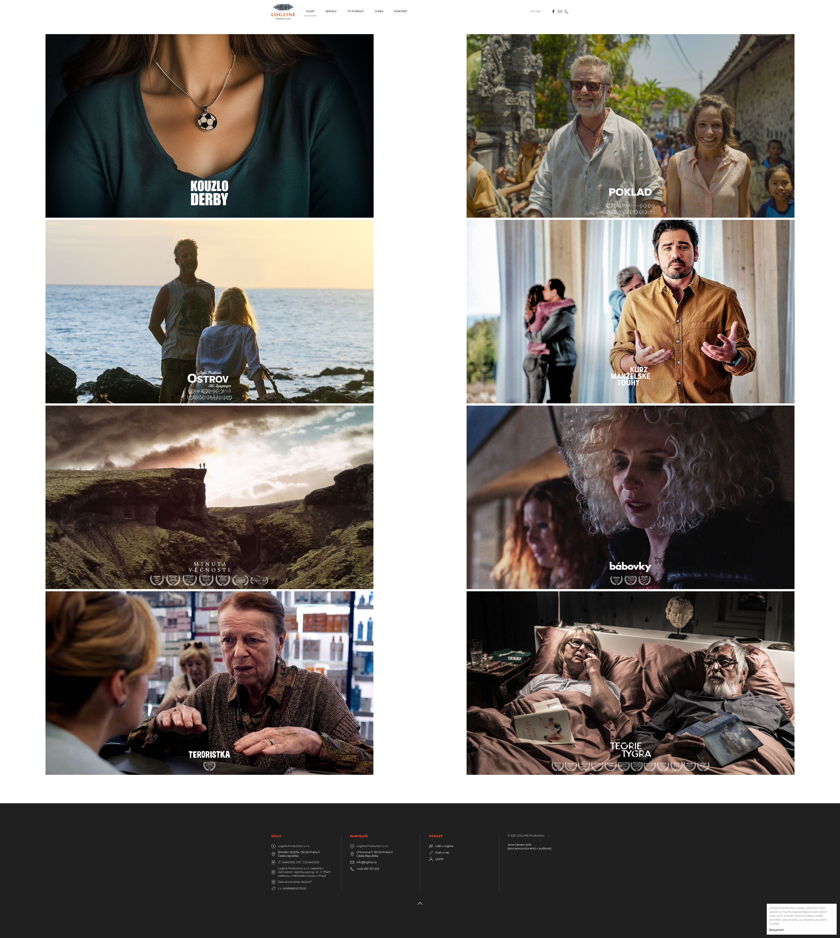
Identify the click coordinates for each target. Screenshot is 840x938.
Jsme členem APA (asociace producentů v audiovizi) (529, 846)
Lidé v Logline (444, 846)
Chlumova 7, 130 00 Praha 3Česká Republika (375, 854)
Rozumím (776, 930)
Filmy (310, 11)
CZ (532, 11)
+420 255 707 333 (368, 868)
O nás (379, 11)
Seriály (331, 11)
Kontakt (400, 11)
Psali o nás (442, 852)
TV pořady (356, 11)
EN (538, 11)
